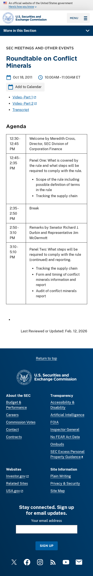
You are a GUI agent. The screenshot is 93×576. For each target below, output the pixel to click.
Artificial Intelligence (67, 415)
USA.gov (13, 491)
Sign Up (46, 545)
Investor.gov (16, 476)
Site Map (57, 491)
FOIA (54, 422)
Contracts (14, 437)
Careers (12, 415)
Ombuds (57, 444)
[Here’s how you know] (46, 5)
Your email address (46, 521)
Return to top (46, 358)
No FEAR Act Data (65, 437)
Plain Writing (60, 476)
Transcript (21, 110)
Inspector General (64, 430)
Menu (74, 18)
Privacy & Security (65, 483)
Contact (12, 430)
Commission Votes (20, 422)
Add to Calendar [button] (28, 87)
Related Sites (17, 483)
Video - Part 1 (23, 97)
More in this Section (19, 31)
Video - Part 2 (23, 103)
